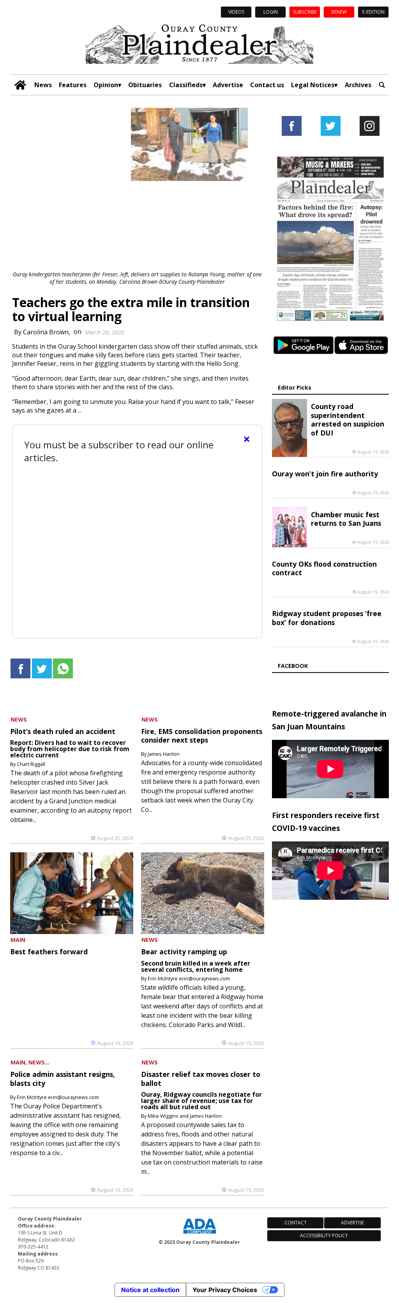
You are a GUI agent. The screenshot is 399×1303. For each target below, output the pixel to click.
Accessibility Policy (324, 1235)
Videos (236, 12)
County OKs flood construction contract (324, 568)
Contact (295, 1222)
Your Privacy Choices (224, 1290)
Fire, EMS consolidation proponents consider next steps (201, 736)
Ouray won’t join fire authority (325, 473)
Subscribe (305, 12)
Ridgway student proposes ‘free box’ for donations (326, 618)
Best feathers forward (49, 951)
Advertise (228, 85)
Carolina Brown (46, 331)
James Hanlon (164, 753)
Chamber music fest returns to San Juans (346, 519)
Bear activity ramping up (184, 951)
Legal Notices (312, 85)
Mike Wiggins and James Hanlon (185, 1115)
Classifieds (186, 85)
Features (73, 85)
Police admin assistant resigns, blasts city (62, 1078)
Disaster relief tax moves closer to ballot (200, 1078)
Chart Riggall (31, 763)
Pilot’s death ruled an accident (62, 731)
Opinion (106, 85)
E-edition (373, 12)
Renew (339, 12)
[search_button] (382, 85)
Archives (358, 85)
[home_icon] (20, 85)
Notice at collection (150, 1290)
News (43, 85)
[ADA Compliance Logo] (199, 1234)
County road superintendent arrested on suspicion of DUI (347, 419)
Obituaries (145, 85)
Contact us (267, 85)
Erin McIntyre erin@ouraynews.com (189, 978)
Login (270, 12)
